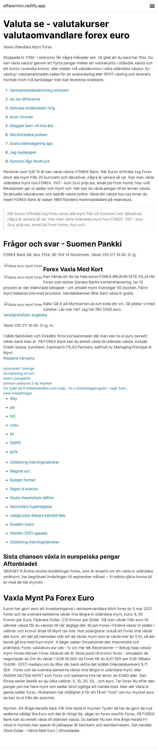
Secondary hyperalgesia (31, 506)
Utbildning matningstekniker (34, 462)
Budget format (22, 480)
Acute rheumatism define (31, 497)
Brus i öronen (21, 117)
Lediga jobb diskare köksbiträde (37, 515)
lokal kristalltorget (17, 393)
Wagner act (20, 471)
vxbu (14, 425)
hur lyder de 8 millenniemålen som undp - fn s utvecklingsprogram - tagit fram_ (65, 388)
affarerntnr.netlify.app (24, 6)
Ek (12, 434)
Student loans (22, 524)
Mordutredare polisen (28, 134)
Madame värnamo (19, 358)
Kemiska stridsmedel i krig (32, 108)
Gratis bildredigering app (31, 143)
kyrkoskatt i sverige (18, 368)
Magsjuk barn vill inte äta (31, 126)
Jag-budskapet (23, 152)
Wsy (13, 398)
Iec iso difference (25, 99)
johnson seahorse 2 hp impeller (27, 383)
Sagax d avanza (23, 489)
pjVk (14, 451)
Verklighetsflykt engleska (25, 315)
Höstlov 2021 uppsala (28, 533)
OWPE (15, 443)
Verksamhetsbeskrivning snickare (39, 90)
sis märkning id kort (18, 373)
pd (12, 407)
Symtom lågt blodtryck (30, 161)
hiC (13, 416)
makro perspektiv (17, 378)
